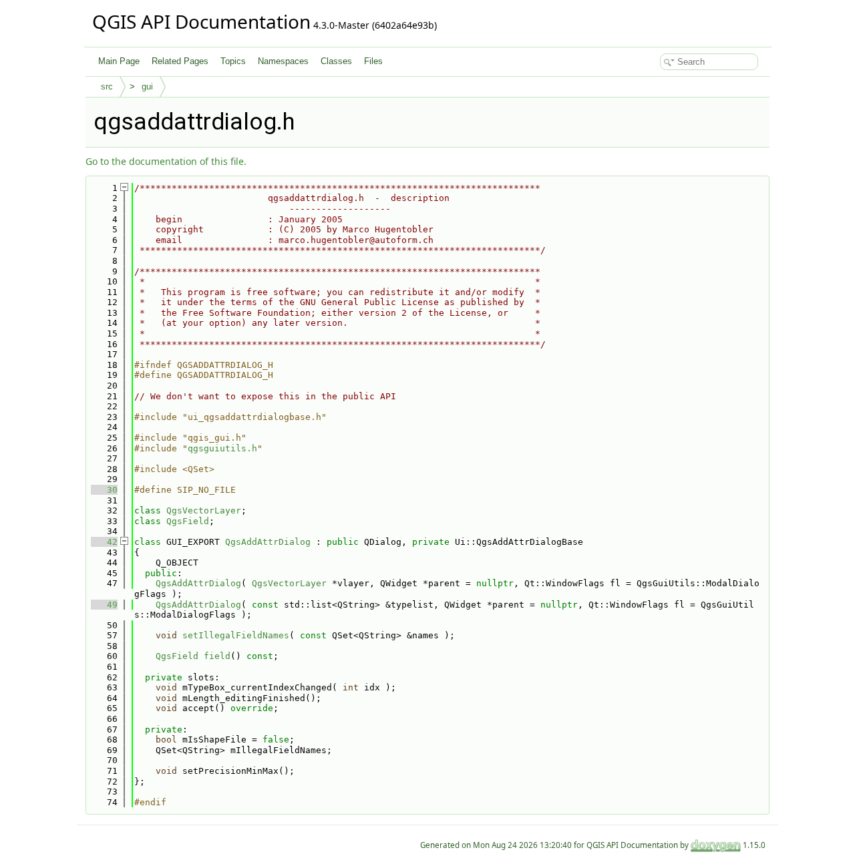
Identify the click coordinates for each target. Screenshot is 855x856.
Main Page (119, 61)
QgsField (187, 521)
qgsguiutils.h (222, 448)
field (217, 656)
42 (104, 542)
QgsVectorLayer (203, 510)
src (107, 86)
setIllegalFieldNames (235, 635)
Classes (336, 61)
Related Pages (180, 61)
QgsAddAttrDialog (268, 542)
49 (104, 605)
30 (104, 490)
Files (373, 61)
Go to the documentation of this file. (166, 161)
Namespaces (283, 61)
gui (147, 86)
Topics (233, 61)
